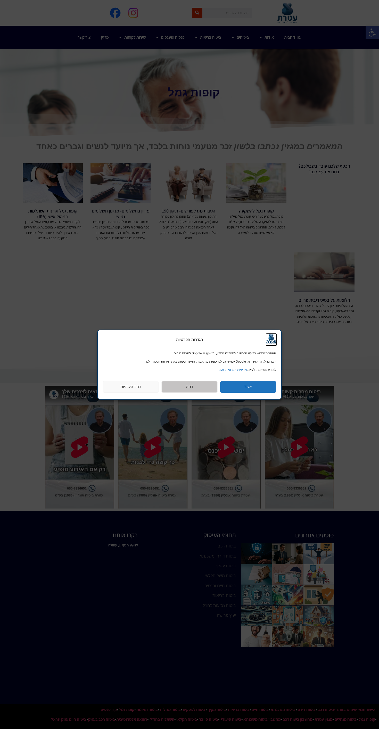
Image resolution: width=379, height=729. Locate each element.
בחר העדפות (130, 386)
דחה (189, 386)
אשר (248, 386)
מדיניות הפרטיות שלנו (233, 370)
